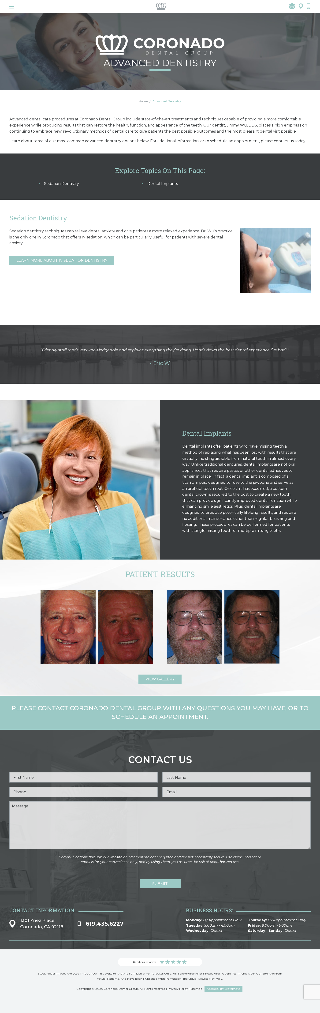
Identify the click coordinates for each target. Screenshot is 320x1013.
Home (143, 101)
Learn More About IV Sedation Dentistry (61, 260)
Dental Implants (162, 183)
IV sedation (92, 237)
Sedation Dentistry (61, 183)
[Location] (301, 6)
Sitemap (196, 988)
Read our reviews (144, 962)
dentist (218, 125)
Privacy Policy (178, 988)
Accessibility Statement (223, 988)
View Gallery (160, 679)
